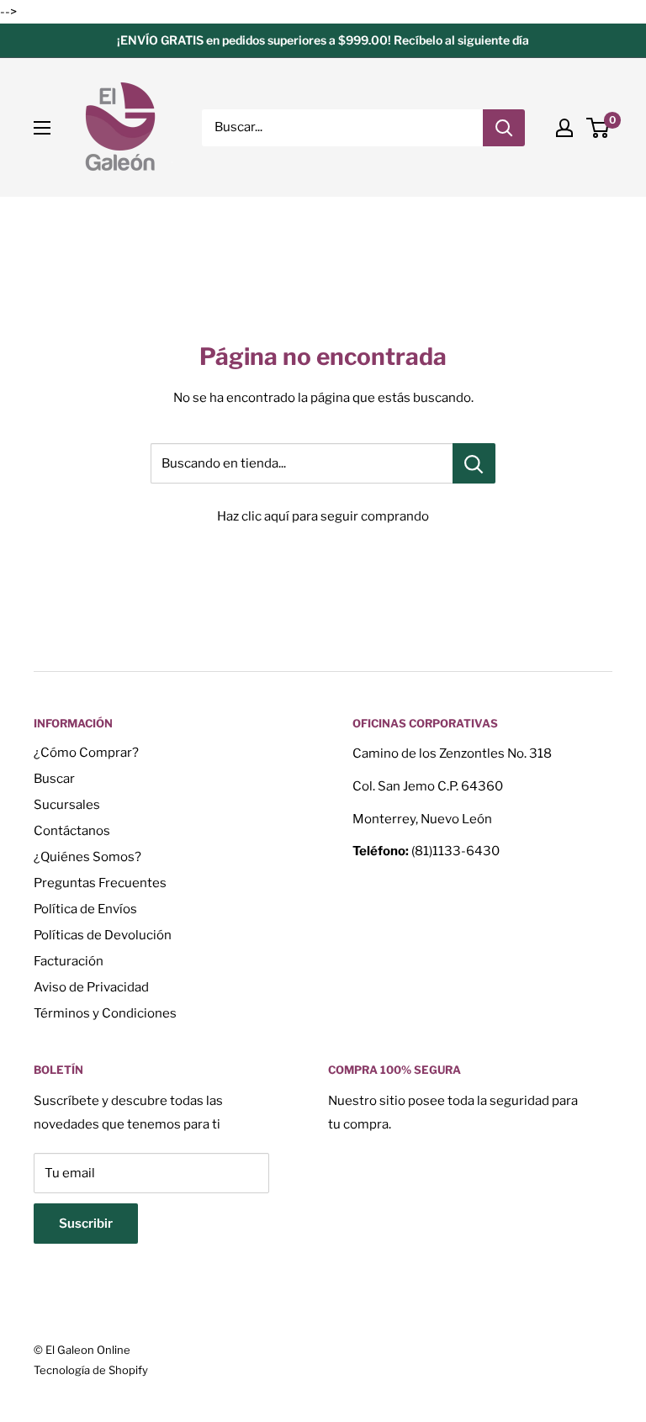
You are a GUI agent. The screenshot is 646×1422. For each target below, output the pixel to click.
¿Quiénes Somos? (87, 856)
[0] (598, 128)
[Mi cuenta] (564, 128)
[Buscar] (504, 127)
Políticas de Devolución (103, 935)
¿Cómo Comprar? (86, 752)
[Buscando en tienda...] (474, 463)
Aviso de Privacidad (91, 987)
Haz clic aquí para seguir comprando (323, 516)
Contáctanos (72, 830)
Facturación (68, 961)
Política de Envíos (85, 909)
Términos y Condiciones (105, 1013)
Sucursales (67, 804)
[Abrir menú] (42, 128)
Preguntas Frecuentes (100, 883)
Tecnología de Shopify (91, 1370)
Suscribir (86, 1223)
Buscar (54, 778)
